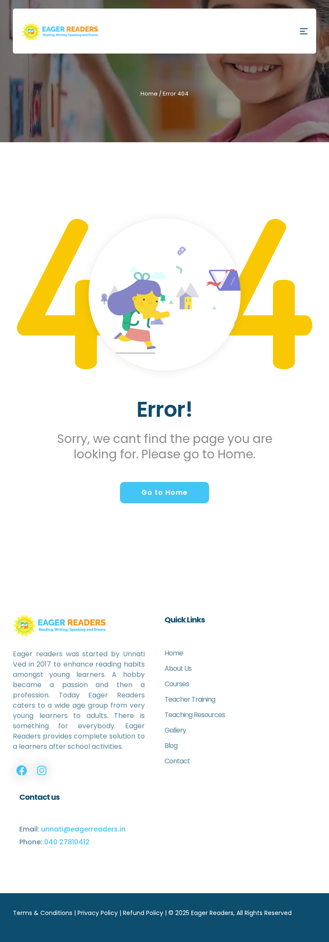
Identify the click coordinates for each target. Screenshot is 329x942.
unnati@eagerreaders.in (83, 829)
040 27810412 (67, 842)
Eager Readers (212, 913)
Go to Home (164, 492)
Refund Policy (143, 913)
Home (149, 94)
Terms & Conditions (42, 913)
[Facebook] (21, 770)
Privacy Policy (98, 913)
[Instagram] (41, 770)
